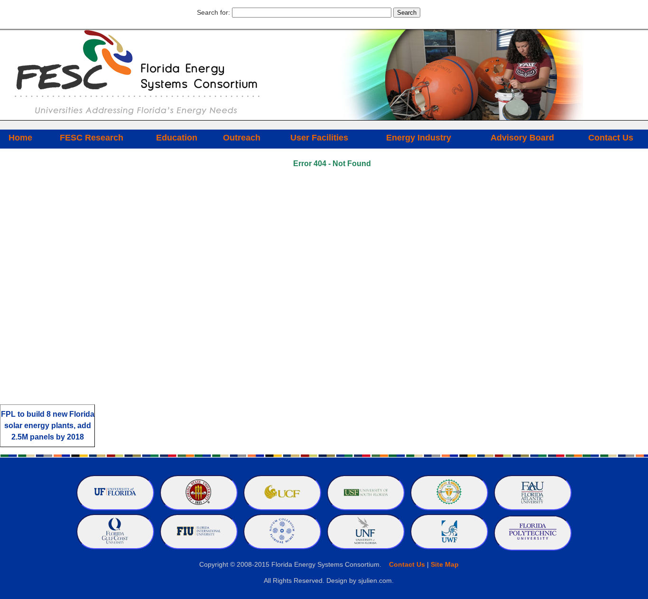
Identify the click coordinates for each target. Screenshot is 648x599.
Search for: (213, 12)
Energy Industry (418, 137)
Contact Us (610, 137)
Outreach (241, 137)
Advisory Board (522, 137)
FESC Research (91, 137)
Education (176, 137)
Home (20, 137)
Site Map (445, 564)
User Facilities (319, 137)
